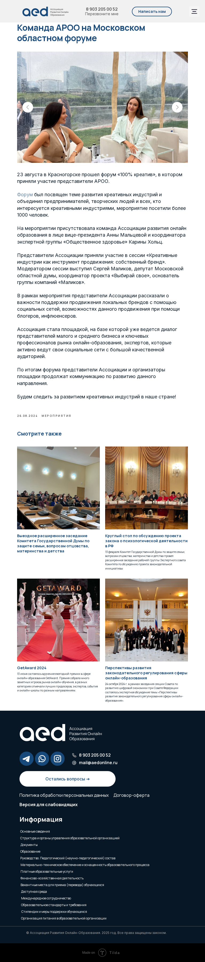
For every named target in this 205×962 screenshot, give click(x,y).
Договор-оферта (131, 795)
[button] (152, 11)
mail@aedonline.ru (98, 762)
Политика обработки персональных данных (64, 795)
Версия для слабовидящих (48, 804)
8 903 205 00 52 (102, 9)
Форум (25, 194)
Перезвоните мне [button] (102, 14)
